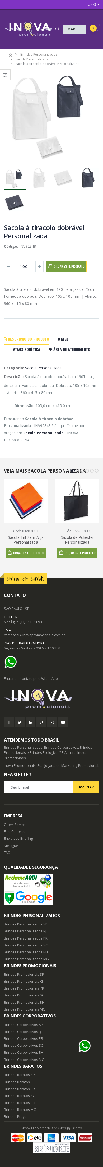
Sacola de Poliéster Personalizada (77, 540)
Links (92, 4)
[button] (57, 29)
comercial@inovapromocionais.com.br (34, 634)
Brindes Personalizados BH (26, 952)
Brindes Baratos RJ (19, 1081)
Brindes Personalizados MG (26, 959)
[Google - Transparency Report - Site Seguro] (51, 897)
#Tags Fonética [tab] (26, 349)
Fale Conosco (14, 831)
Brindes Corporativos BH (23, 1052)
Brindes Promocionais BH (24, 1002)
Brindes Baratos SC (19, 1095)
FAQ (7, 852)
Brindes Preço (15, 1116)
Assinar (86, 786)
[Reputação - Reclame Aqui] (51, 881)
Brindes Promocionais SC (24, 995)
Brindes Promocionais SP (24, 974)
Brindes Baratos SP (19, 1074)
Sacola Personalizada (43, 367)
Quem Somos (15, 824)
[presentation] (10, 117)
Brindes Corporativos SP (23, 1024)
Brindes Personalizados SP (26, 924)
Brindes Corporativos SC (23, 1045)
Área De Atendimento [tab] (71, 349)
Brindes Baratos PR (19, 1088)
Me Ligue (11, 845)
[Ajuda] (12, 662)
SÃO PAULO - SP (16, 608)
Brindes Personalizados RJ (25, 931)
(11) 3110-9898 (31, 621)
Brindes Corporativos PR (23, 1038)
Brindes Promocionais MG (24, 1009)
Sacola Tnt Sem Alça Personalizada (26, 540)
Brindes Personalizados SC (26, 945)
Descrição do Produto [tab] (28, 339)
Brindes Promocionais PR (24, 988)
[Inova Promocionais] (51, 699)
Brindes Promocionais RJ (23, 981)
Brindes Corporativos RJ (23, 1031)
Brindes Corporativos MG (24, 1059)
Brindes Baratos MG (20, 1109)
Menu (73, 29)
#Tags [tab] (63, 339)
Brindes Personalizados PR (26, 938)
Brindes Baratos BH (19, 1102)
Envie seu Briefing (18, 838)
